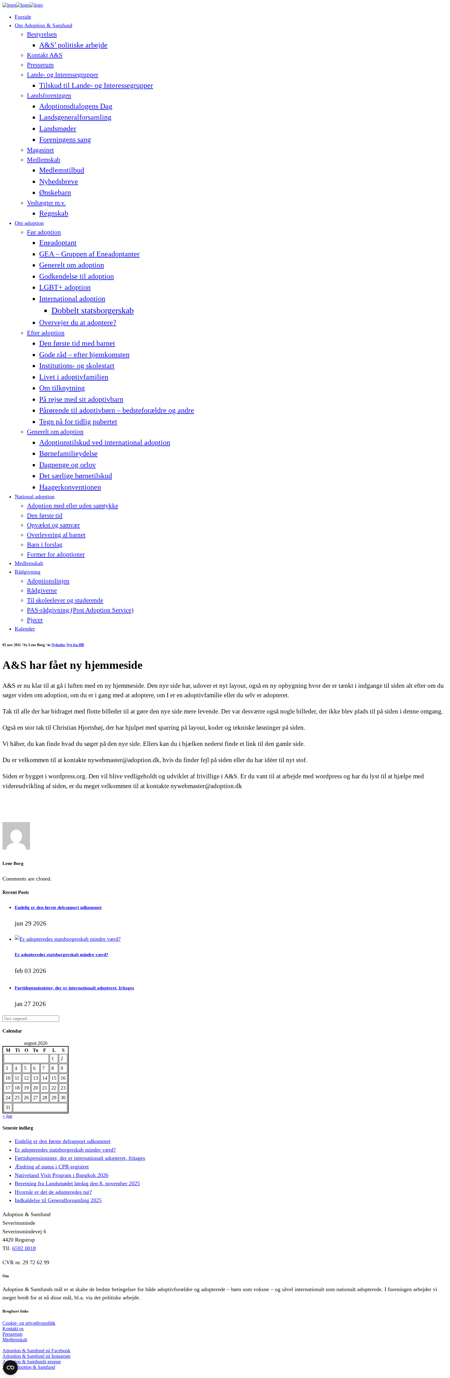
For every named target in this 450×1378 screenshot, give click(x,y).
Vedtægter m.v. (46, 203)
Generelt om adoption (71, 265)
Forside (23, 17)
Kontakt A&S (44, 55)
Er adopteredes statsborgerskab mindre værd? (61, 954)
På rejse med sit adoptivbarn (81, 399)
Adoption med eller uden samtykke (72, 505)
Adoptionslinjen (48, 581)
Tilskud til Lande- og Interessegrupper (96, 85)
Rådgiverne (42, 590)
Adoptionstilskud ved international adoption (104, 442)
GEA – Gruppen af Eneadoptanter (89, 254)
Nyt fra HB (75, 645)
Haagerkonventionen (70, 487)
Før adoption (44, 232)
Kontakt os (13, 1328)
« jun (7, 1116)
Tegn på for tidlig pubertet (78, 421)
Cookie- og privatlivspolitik (28, 1323)
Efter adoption (46, 333)
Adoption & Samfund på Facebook (36, 1350)
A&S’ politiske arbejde (73, 45)
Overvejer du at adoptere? (77, 322)
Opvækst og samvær (53, 525)
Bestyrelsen (42, 34)
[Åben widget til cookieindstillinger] (10, 1367)
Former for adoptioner (56, 554)
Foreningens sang (65, 139)
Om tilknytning (62, 388)
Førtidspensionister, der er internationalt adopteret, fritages (74, 987)
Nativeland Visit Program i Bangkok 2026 (61, 1175)
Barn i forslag (44, 544)
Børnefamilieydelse (68, 453)
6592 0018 (24, 1248)
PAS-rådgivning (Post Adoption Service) (80, 610)
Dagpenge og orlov (67, 464)
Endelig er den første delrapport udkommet (58, 907)
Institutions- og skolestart (76, 365)
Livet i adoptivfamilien (73, 377)
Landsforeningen (49, 95)
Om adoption (29, 223)
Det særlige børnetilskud (75, 475)
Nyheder (58, 645)
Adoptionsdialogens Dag (75, 106)
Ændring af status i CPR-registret (52, 1167)
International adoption (72, 298)
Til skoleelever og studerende (65, 600)
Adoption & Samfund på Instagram (36, 1356)
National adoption (34, 496)
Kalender (25, 629)
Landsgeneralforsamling (75, 117)
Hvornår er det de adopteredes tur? (53, 1192)
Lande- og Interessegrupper (62, 74)
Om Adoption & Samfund (43, 25)
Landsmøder (57, 128)
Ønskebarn (55, 192)
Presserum (40, 65)
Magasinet (40, 150)
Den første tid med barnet (77, 343)
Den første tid (44, 515)
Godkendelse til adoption (76, 276)
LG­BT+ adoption (65, 287)
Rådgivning (27, 572)
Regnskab (53, 213)
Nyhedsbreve (58, 181)
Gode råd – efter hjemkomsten (84, 354)
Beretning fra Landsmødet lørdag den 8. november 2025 (77, 1183)
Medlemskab (43, 159)
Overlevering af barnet (56, 534)
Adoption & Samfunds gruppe (31, 1361)
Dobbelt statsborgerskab (92, 310)
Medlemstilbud (61, 170)
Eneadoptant (58, 242)
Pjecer (35, 620)
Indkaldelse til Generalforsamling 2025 (58, 1200)
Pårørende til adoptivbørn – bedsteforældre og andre (116, 410)
